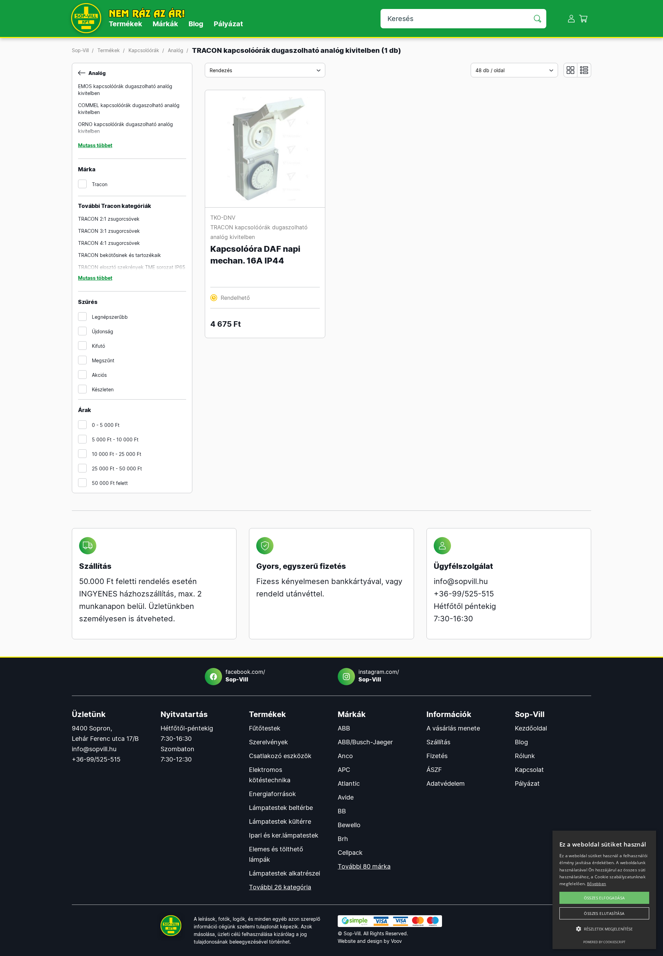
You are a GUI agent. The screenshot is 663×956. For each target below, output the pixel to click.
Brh (343, 838)
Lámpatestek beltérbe (281, 807)
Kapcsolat (529, 769)
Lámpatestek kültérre (280, 821)
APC (344, 769)
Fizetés (437, 755)
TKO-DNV (223, 217)
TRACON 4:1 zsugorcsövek (109, 243)
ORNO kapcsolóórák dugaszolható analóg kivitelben (125, 127)
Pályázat (228, 24)
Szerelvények (268, 742)
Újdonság (102, 331)
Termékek (125, 24)
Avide (346, 797)
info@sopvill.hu (461, 581)
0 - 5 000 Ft (105, 425)
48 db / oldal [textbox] (490, 70)
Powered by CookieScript (604, 942)
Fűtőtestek (264, 728)
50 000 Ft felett (110, 483)
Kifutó (98, 346)
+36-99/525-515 (464, 593)
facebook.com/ (245, 675)
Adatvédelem (445, 783)
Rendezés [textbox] (221, 70)
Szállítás (438, 742)
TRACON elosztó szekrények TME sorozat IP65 (131, 267)
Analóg (175, 50)
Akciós (99, 375)
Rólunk (525, 755)
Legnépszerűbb (110, 317)
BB (342, 811)
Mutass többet (95, 145)
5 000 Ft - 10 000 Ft (115, 439)
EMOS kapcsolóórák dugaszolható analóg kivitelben (125, 89)
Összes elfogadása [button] (604, 897)
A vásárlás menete (453, 728)
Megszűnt (103, 360)
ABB (344, 728)
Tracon (99, 184)
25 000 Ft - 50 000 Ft (117, 468)
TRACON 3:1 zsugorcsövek (109, 231)
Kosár (583, 18)
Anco (345, 755)
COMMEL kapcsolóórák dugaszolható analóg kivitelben (129, 108)
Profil (571, 18)
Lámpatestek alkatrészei (284, 873)
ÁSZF (434, 769)
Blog (196, 24)
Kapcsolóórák (143, 50)
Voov (396, 941)
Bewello (349, 825)
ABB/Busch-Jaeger (365, 742)
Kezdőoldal (531, 728)
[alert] (604, 890)
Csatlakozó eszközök (280, 755)
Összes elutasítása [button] (604, 913)
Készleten (103, 389)
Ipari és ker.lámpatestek (283, 835)
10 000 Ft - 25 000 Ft (116, 454)
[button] (604, 929)
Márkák (165, 24)
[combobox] (265, 70)
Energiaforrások (272, 793)
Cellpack (350, 852)
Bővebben (596, 883)
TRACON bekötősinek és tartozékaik (119, 255)
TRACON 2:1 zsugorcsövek (109, 219)
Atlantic (349, 783)
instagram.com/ (378, 675)
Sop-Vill (80, 50)
